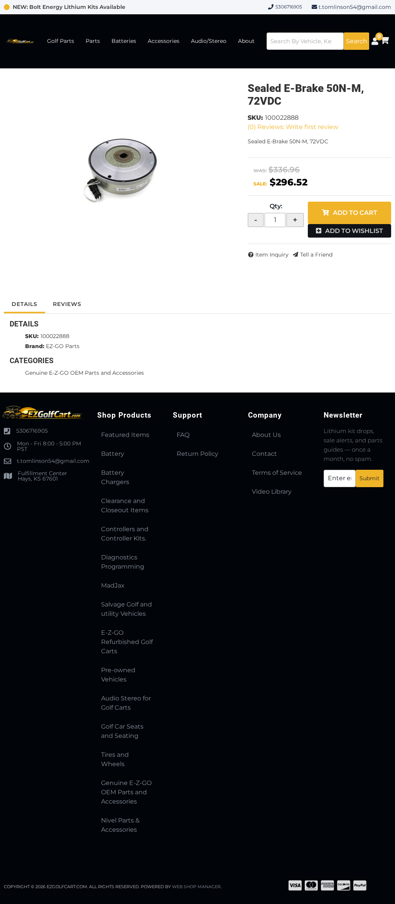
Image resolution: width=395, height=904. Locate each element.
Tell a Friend (316, 254)
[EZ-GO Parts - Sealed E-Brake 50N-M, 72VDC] (120, 170)
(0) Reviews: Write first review (293, 127)
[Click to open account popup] (374, 41)
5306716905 (32, 430)
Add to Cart (355, 212)
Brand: (34, 346)
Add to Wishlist (354, 230)
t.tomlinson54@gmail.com (355, 6)
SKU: (255, 117)
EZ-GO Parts (62, 346)
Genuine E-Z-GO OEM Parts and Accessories (84, 372)
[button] (318, 41)
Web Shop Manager (196, 886)
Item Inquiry (272, 254)
